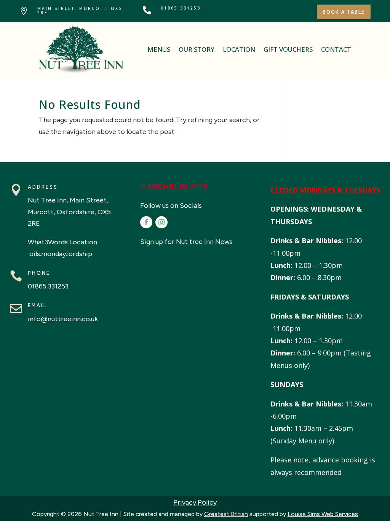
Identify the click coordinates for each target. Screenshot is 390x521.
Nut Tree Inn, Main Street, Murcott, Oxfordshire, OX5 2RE (69, 212)
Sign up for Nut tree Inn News (186, 241)
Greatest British (226, 514)
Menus (158, 49)
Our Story (196, 49)
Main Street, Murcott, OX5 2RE (79, 10)
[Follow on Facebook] (146, 222)
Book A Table (344, 12)
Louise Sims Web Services (323, 514)
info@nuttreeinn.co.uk (63, 319)
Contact (336, 49)
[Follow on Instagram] (161, 222)
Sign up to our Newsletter (180, 260)
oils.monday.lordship (60, 254)
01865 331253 (181, 8)
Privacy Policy (195, 502)
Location (239, 49)
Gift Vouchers (288, 49)
